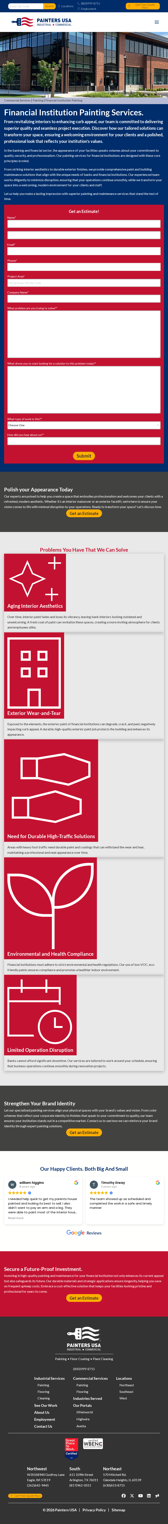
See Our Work (45, 1405)
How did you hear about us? (25, 434)
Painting (38, 100)
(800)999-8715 (90, 3)
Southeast (126, 1391)
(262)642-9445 (38, 1485)
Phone (12, 260)
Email (11, 244)
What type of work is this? (24, 419)
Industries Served (87, 1398)
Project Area (16, 276)
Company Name (18, 292)
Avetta (81, 1426)
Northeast (126, 1385)
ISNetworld (84, 1412)
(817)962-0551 (80, 1485)
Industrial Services (49, 1378)
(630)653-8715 (114, 1485)
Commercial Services (17, 100)
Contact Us (43, 1426)
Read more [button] (16, 1218)
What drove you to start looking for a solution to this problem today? (51, 363)
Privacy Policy (94, 1510)
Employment (88, 8)
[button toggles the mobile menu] (157, 22)
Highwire (83, 1419)
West (123, 1398)
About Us (41, 1412)
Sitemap (118, 1510)
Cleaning (43, 1398)
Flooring (43, 1391)
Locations (67, 6)
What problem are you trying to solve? (32, 308)
